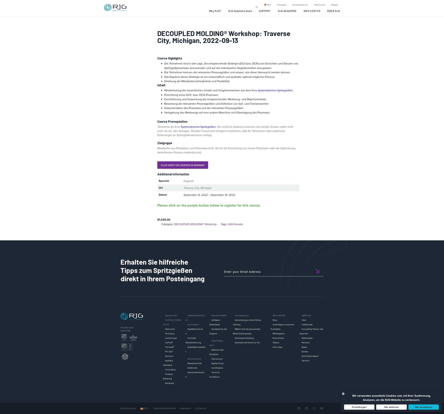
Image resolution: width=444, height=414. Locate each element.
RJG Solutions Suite (240, 10)
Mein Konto (319, 4)
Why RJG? (215, 10)
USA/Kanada (235, 224)
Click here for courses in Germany (183, 165)
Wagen (334, 4)
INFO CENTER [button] (312, 10)
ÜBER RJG (333, 10)
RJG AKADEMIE (287, 10)
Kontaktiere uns (300, 4)
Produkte (281, 4)
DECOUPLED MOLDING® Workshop (195, 224)
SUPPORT (265, 10)
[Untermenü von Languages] (149, 408)
